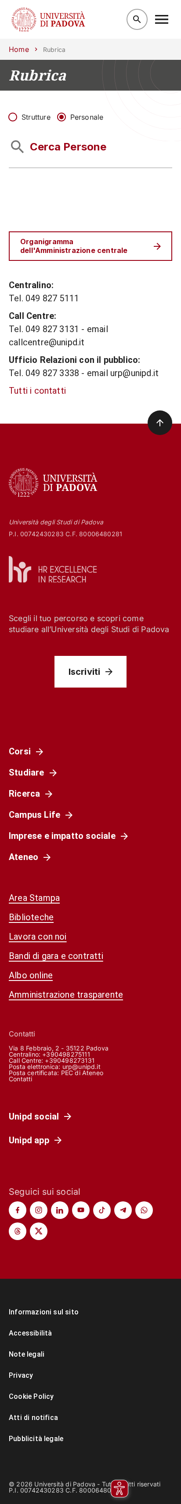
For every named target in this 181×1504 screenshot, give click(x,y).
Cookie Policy (31, 1396)
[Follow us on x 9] (38, 1231)
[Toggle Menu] (161, 19)
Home (19, 49)
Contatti (21, 1079)
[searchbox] (90, 147)
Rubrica (37, 75)
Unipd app (29, 1140)
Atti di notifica (33, 1417)
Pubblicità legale (36, 1438)
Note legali (26, 1354)
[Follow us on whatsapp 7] (144, 1210)
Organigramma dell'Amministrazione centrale (73, 245)
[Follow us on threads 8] (17, 1231)
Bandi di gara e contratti (56, 956)
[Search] (137, 19)
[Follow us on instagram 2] (38, 1210)
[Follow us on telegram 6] (123, 1210)
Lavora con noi (38, 936)
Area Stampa (34, 898)
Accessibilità (30, 1333)
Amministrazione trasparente (66, 994)
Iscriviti (85, 671)
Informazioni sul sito (44, 1312)
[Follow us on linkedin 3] (60, 1210)
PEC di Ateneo (82, 1072)
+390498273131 (69, 1060)
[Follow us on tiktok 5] (102, 1210)
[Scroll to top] (160, 422)
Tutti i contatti (37, 390)
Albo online (31, 975)
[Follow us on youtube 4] (81, 1210)
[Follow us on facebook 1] (17, 1210)
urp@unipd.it (81, 1066)
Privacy (21, 1375)
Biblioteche (31, 917)
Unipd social (34, 1116)
